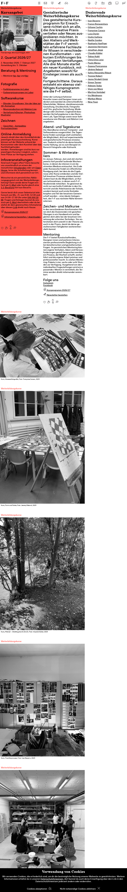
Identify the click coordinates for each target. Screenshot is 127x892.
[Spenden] (52, 3)
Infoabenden (20, 168)
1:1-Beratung (7, 188)
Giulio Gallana (95, 37)
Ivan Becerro (94, 21)
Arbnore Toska (95, 86)
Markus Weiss (95, 99)
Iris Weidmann (95, 96)
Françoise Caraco (96, 31)
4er (14, 76)
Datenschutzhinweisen (52, 879)
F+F (4, 3)
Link (15, 208)
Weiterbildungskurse (95, 8)
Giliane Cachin (95, 27)
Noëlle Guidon (95, 40)
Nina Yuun (93, 102)
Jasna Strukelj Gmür (98, 79)
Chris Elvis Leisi (96, 60)
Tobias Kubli (94, 57)
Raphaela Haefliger (97, 44)
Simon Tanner (94, 83)
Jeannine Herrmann (97, 47)
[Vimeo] (117, 3)
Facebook (48, 286)
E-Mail (12, 185)
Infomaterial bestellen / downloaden (22, 217)
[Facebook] (89, 3)
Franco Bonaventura (98, 24)
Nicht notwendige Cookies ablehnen (78, 889)
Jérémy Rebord (95, 70)
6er (18, 76)
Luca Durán (93, 34)
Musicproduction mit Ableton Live (20, 109)
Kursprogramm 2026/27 (16, 212)
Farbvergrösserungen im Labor (18, 93)
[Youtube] (110, 3)
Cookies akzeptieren (37, 889)
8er (26, 76)
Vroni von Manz (95, 89)
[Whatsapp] (14, 226)
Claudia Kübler (95, 53)
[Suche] (66, 3)
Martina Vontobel (96, 92)
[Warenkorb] (124, 3)
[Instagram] (103, 3)
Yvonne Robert (95, 76)
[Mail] (45, 3)
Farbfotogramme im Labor (16, 89)
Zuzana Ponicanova (97, 66)
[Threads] (96, 3)
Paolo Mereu (94, 63)
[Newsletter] (59, 3)
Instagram (48, 283)
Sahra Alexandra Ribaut (99, 73)
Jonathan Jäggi (95, 50)
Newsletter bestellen (57, 295)
